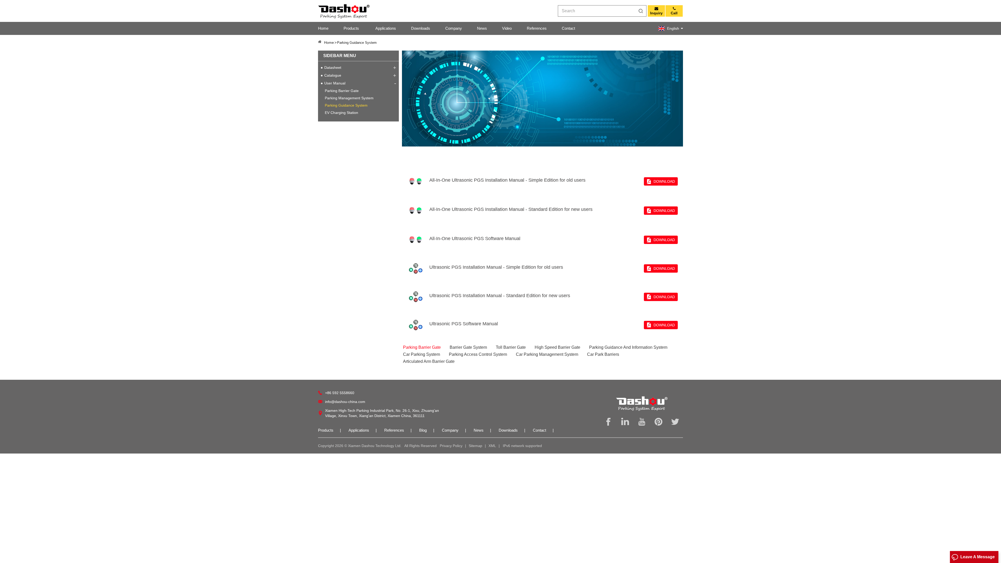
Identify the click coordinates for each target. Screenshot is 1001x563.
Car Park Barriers (603, 354)
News (482, 28)
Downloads (420, 28)
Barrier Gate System (468, 347)
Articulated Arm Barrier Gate (429, 361)
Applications (385, 28)
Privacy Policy (451, 446)
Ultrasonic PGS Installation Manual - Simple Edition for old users (496, 267)
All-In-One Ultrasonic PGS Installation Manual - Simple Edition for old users (507, 180)
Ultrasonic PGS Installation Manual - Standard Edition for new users (499, 295)
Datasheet (332, 67)
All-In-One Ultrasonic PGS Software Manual (474, 238)
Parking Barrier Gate (342, 91)
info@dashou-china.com (345, 402)
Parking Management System (349, 98)
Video (507, 28)
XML (492, 446)
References (537, 28)
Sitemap (475, 446)
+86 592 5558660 (339, 393)
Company (453, 28)
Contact (568, 28)
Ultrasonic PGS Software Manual (463, 323)
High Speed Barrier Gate (557, 347)
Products (351, 28)
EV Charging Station (341, 113)
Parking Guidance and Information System (628, 347)
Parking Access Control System (478, 354)
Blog (423, 430)
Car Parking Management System (547, 354)
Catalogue (332, 75)
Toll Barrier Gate (511, 347)
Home (323, 28)
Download (664, 181)
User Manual (334, 83)
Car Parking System (421, 354)
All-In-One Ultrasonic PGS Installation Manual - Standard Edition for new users (511, 209)
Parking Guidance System (346, 105)
